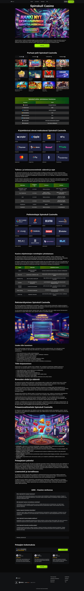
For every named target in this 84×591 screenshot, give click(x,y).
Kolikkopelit (62, 56)
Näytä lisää (42, 566)
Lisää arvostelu (63, 549)
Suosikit (20, 56)
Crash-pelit (48, 56)
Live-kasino (34, 56)
